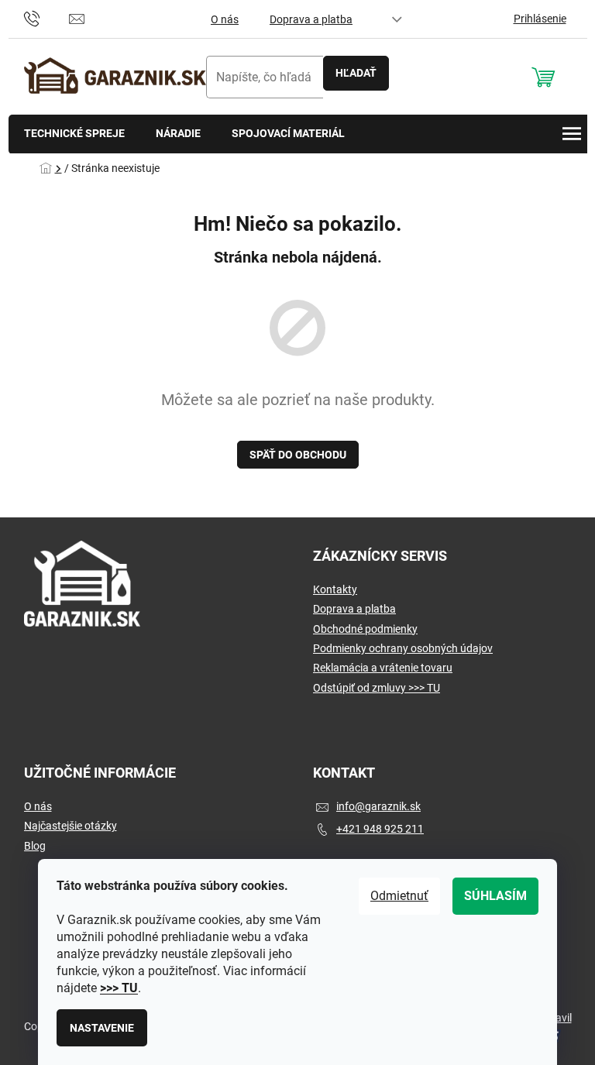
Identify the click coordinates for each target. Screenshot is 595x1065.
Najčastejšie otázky (70, 825)
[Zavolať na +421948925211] (47, 18)
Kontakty (335, 589)
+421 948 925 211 (380, 829)
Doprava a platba (311, 19)
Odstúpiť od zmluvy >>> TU (376, 688)
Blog (35, 846)
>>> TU (119, 988)
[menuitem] (74, 134)
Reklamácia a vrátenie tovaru (382, 667)
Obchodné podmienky (365, 629)
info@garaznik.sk (378, 806)
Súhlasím (495, 895)
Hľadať (356, 73)
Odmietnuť (399, 895)
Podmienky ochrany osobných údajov (403, 648)
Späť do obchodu (297, 454)
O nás (225, 19)
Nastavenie (102, 1028)
